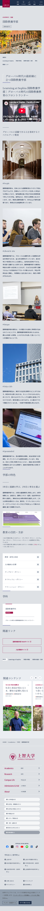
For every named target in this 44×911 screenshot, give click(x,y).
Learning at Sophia (8, 61)
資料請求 (10, 832)
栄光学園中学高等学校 (12, 863)
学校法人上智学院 (11, 855)
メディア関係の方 (13, 818)
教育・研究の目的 (11, 557)
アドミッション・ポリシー (14, 587)
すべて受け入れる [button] (25, 903)
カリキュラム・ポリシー (14, 579)
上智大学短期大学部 (31, 859)
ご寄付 (29, 4)
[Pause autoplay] (35, 677)
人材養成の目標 (10, 564)
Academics (6, 17)
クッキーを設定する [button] (10, 903)
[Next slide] (40, 677)
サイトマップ (29, 881)
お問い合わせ (10, 881)
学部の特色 (18, 61)
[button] (28, 685)
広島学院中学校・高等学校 (13, 870)
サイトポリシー (10, 884)
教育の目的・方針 (28, 61)
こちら (35, 544)
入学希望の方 (12, 799)
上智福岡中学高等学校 (31, 869)
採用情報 (27, 884)
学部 (11, 17)
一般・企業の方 (12, 823)
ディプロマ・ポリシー (13, 572)
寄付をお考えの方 (13, 828)
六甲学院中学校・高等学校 (32, 864)
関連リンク (5, 64)
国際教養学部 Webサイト (21, 642)
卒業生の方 (11, 813)
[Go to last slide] (31, 677)
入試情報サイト (21, 650)
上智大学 (8, 859)
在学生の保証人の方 (13, 809)
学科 (36, 61)
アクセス (23, 4)
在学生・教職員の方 (13, 804)
